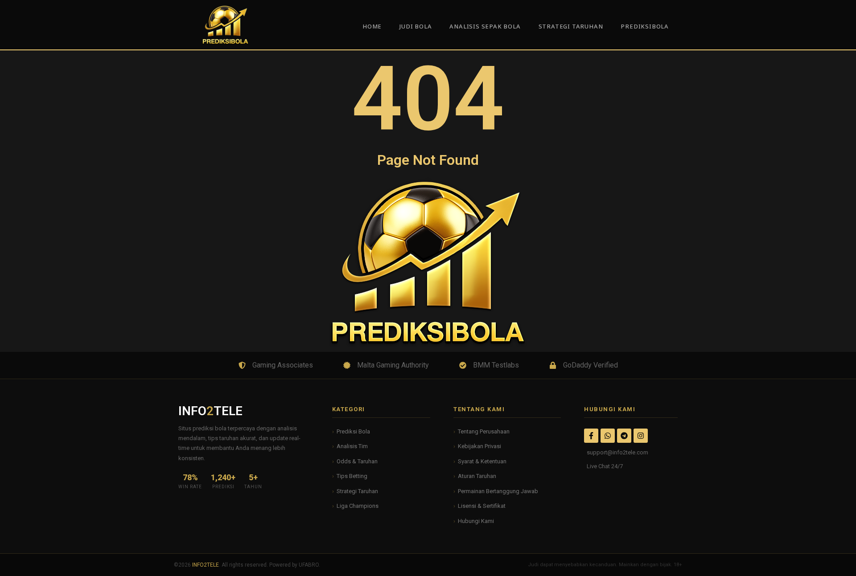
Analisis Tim (352, 446)
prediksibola (645, 26)
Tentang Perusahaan (484, 431)
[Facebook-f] (591, 436)
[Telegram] (624, 436)
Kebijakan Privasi (479, 446)
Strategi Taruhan (357, 491)
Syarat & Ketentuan (482, 461)
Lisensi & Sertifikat (482, 505)
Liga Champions (358, 505)
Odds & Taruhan (357, 461)
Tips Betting (352, 476)
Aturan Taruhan (477, 476)
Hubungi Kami (476, 521)
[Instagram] (641, 436)
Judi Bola (415, 26)
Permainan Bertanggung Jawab (498, 491)
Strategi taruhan (571, 26)
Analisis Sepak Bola (484, 26)
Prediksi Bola (353, 431)
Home (372, 26)
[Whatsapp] (608, 436)
